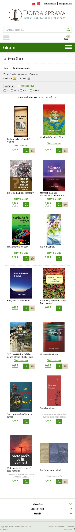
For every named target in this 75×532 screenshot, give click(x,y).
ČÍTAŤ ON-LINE (21, 361)
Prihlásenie (50, 3)
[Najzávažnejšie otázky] (21, 244)
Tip (7, 90)
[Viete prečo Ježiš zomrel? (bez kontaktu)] (21, 465)
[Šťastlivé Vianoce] (54, 405)
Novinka (36, 90)
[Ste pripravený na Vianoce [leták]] (21, 411)
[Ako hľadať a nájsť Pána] (54, 134)
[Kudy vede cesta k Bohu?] (21, 298)
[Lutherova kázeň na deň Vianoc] (21, 136)
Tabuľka (22, 78)
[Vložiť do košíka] (32, 150)
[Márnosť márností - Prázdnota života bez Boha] (54, 190)
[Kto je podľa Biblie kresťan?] (21, 190)
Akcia (16, 90)
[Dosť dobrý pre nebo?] (54, 467)
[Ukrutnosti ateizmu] (54, 351)
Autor (9, 86)
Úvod (6, 68)
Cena (32, 74)
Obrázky (7, 78)
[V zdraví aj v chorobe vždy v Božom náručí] (54, 298)
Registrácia (65, 3)
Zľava (25, 90)
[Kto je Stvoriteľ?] (54, 244)
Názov (21, 74)
